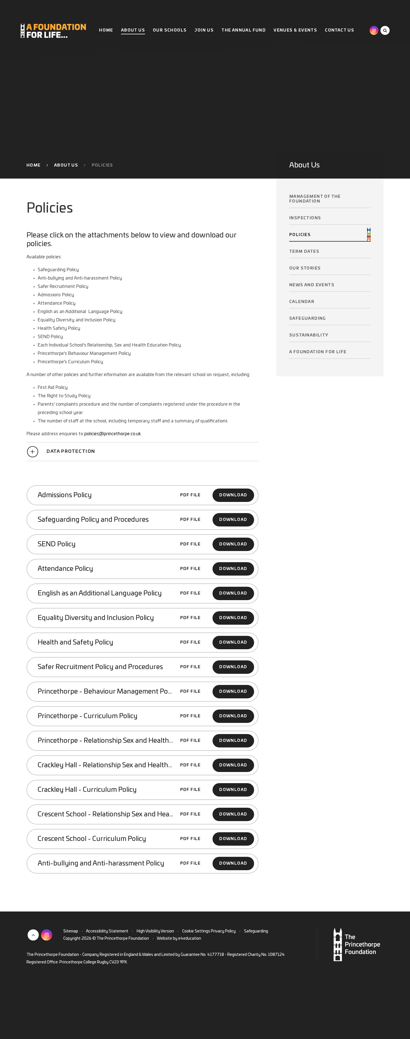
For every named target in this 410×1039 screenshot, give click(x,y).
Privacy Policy (223, 931)
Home (33, 165)
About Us (66, 165)
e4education (189, 939)
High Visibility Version (155, 931)
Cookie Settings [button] (196, 931)
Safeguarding (256, 931)
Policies (102, 165)
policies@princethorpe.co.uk (112, 434)
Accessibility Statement (107, 931)
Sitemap (70, 931)
